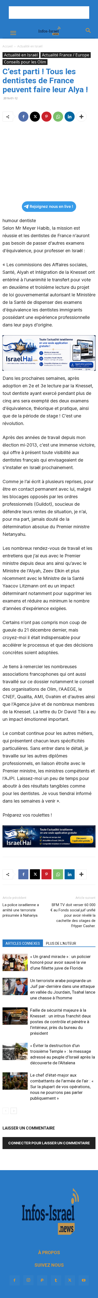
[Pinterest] (46, 117)
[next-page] (14, 1111)
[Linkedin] (70, 117)
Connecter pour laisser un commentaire (49, 1143)
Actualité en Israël (29, 46)
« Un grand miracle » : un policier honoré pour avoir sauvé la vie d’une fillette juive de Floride (60, 962)
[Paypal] (42, 1280)
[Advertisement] (49, 12)
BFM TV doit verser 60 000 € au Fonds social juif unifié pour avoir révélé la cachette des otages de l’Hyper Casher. (73, 915)
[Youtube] (84, 1280)
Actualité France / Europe (65, 55)
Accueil (8, 46)
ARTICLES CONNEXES (23, 943)
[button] (13, 33)
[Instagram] (28, 1280)
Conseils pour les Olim (25, 62)
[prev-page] (6, 1111)
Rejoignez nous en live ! (51, 206)
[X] (35, 117)
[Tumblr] (56, 1280)
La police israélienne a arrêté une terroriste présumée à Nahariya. (21, 910)
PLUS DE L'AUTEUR (61, 943)
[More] (81, 117)
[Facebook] (23, 117)
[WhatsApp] (58, 117)
